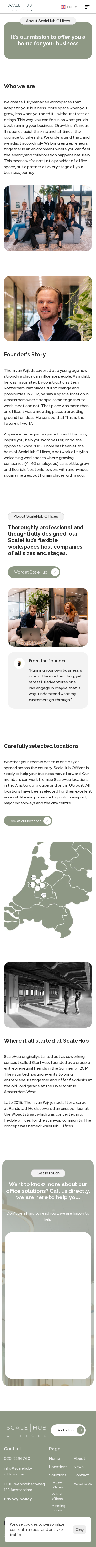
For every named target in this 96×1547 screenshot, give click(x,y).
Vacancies (83, 1483)
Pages (56, 1448)
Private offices (58, 1485)
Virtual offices (57, 1496)
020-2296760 (17, 1458)
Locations (58, 1466)
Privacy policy (18, 1499)
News (79, 1466)
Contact (12, 1448)
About (79, 1458)
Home (54, 1458)
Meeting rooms (59, 1507)
